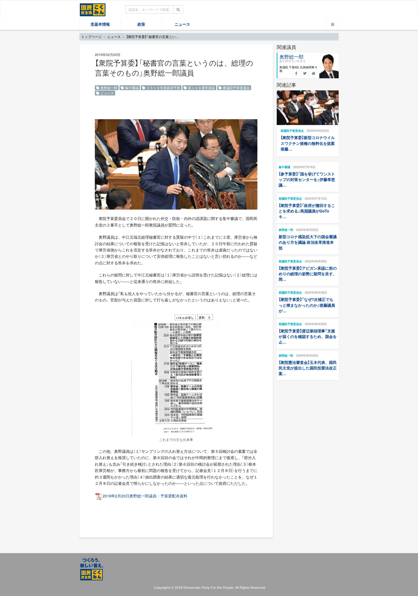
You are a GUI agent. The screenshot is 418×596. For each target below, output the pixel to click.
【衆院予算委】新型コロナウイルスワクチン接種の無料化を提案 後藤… (308, 143)
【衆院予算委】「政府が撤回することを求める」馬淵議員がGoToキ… (307, 211)
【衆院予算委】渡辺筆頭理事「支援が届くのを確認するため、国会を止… (308, 336)
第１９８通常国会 (201, 87)
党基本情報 (100, 24)
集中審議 (131, 87)
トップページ (91, 36)
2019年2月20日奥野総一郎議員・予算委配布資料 (145, 496)
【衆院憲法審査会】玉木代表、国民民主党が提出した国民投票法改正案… (308, 368)
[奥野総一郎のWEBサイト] (313, 73)
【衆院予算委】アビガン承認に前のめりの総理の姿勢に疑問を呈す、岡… (308, 273)
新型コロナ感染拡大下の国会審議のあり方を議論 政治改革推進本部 (308, 242)
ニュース (182, 24)
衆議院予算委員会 (236, 87)
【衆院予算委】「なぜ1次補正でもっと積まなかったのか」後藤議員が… (307, 305)
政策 (141, 24)
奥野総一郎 (108, 87)
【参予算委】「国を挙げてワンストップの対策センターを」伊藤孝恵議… (307, 179)
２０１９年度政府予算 (162, 87)
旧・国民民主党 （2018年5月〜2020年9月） (92, 9)
